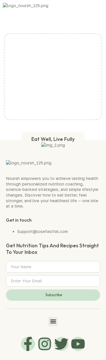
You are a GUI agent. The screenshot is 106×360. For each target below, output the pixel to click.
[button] (101, 7)
